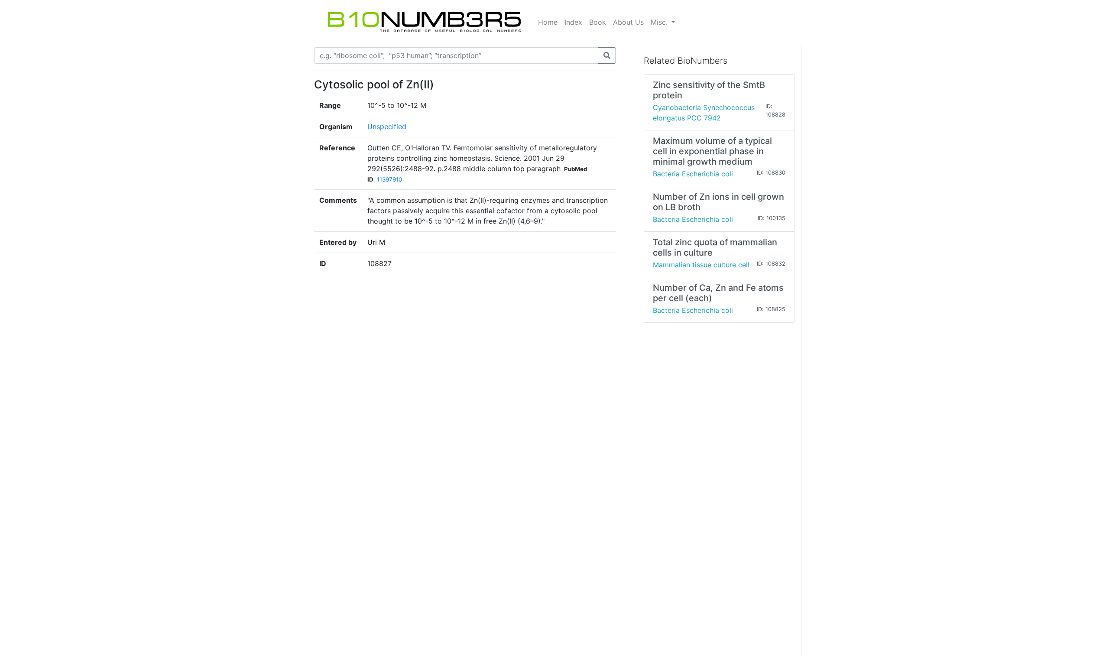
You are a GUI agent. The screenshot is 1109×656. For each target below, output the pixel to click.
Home (548, 22)
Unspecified (386, 126)
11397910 (389, 179)
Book (597, 22)
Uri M (376, 242)
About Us (628, 22)
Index (573, 22)
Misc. (660, 22)
